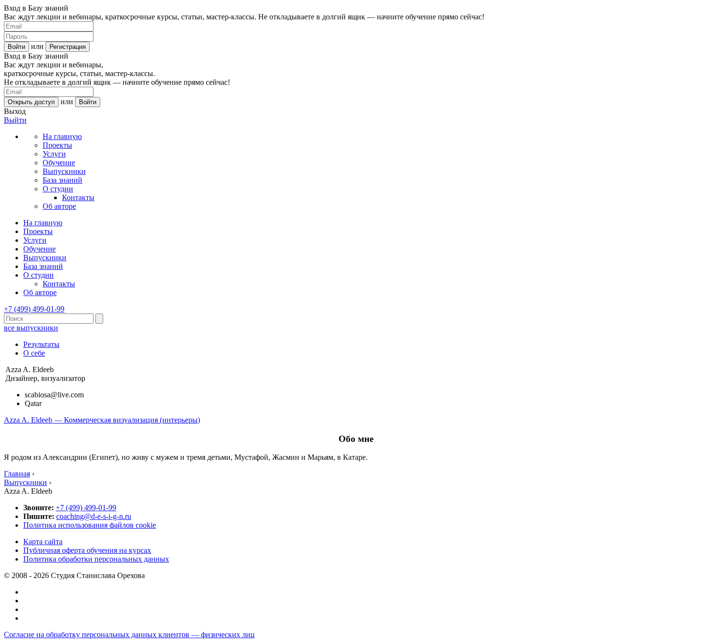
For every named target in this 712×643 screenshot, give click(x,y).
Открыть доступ (31, 102)
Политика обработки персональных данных (96, 559)
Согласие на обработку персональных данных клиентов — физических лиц (129, 634)
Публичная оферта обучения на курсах (87, 550)
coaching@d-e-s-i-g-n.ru (93, 516)
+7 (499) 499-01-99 (34, 309)
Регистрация (67, 46)
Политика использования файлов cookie (89, 525)
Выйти (15, 120)
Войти (16, 46)
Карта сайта (42, 541)
